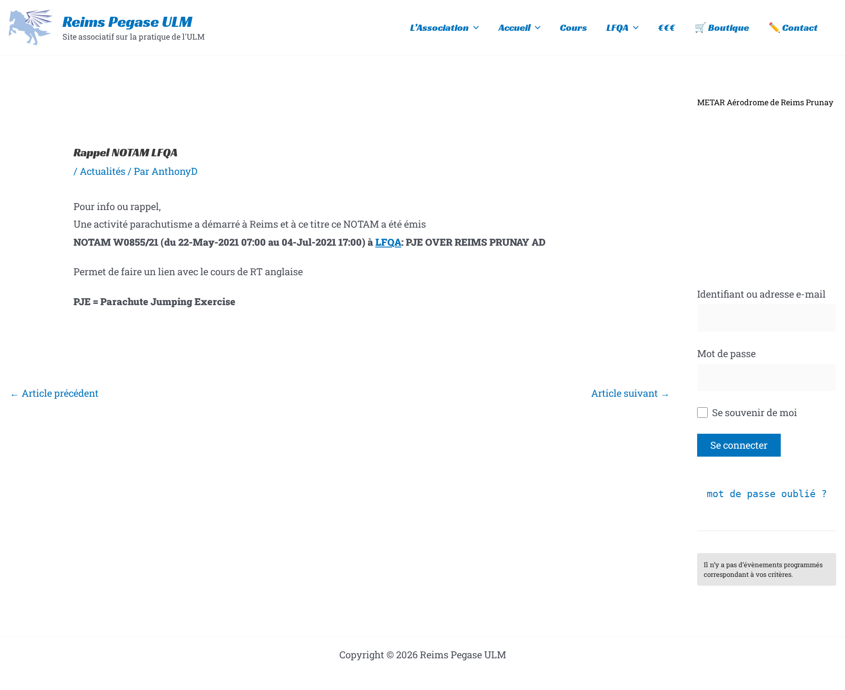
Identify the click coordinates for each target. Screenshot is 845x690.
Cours (573, 27)
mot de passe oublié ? (767, 493)
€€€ (666, 27)
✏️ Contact (793, 27)
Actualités (102, 171)
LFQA (617, 27)
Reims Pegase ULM (127, 21)
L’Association (439, 27)
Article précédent (54, 393)
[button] (474, 28)
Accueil (514, 27)
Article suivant (630, 393)
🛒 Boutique (721, 27)
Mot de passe (726, 353)
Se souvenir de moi (753, 412)
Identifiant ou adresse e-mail (761, 294)
